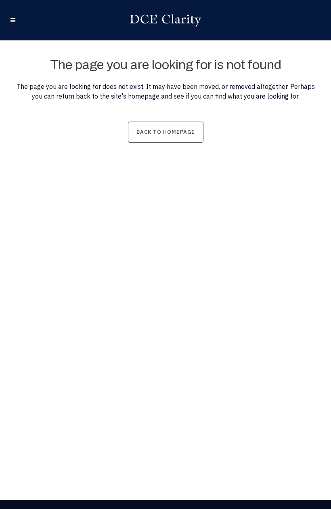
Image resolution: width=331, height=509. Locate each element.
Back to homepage (165, 131)
